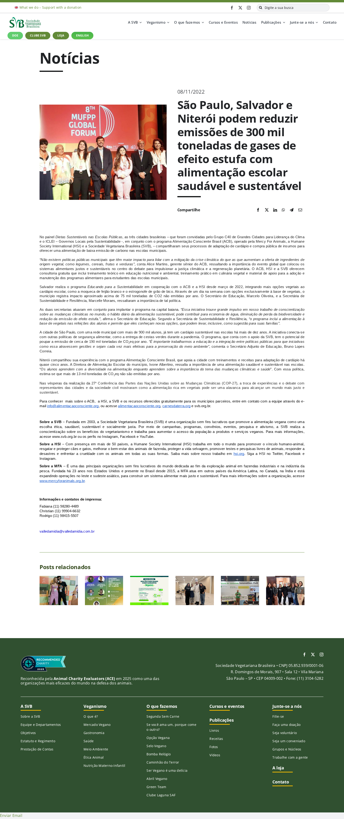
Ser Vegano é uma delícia (166, 770)
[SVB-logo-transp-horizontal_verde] (25, 18)
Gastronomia (94, 733)
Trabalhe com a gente (290, 757)
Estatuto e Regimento (38, 741)
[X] (267, 210)
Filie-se (278, 716)
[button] (43, 590)
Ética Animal (94, 757)
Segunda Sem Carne (162, 716)
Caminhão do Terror (162, 762)
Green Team (156, 787)
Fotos (213, 747)
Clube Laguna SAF (161, 795)
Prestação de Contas (37, 749)
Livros (214, 730)
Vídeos (214, 755)
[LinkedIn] (275, 210)
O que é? (91, 716)
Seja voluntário (284, 733)
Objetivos (28, 733)
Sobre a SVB (30, 716)
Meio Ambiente (96, 749)
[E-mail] (300, 210)
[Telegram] (291, 210)
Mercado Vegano (97, 724)
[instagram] (249, 8)
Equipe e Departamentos (41, 724)
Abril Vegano (156, 778)
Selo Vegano (156, 746)
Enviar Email (11, 815)
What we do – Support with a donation (50, 7)
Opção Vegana (158, 737)
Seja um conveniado (288, 741)
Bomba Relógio (158, 754)
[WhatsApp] (283, 210)
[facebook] (232, 8)
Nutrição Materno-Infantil (104, 765)
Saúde (89, 741)
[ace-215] (43, 657)
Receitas (216, 738)
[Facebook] (258, 210)
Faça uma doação (286, 724)
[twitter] (240, 8)
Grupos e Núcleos (286, 749)
